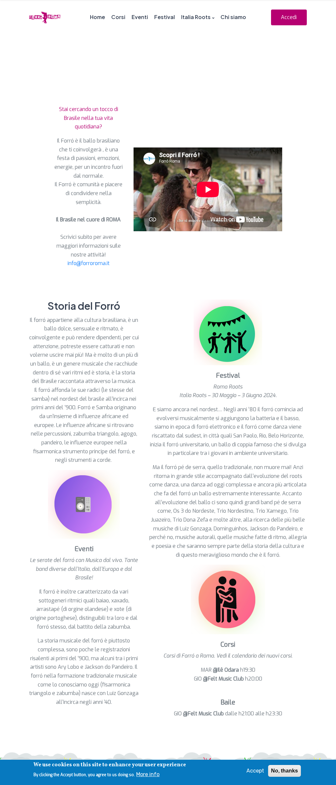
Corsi (118, 16)
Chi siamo (233, 16)
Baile (227, 702)
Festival (164, 16)
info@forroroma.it (89, 263)
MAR (220, 669)
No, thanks (284, 771)
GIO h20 (224, 678)
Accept (255, 771)
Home (97, 16)
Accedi (289, 17)
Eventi (140, 16)
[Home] (44, 17)
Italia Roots (196, 16)
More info (147, 774)
